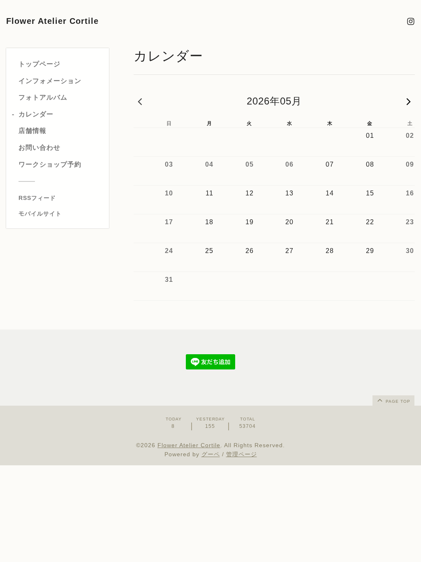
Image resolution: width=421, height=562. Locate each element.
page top (397, 401)
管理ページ (241, 454)
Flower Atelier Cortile (52, 21)
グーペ (210, 454)
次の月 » (408, 101)
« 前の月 (140, 101)
